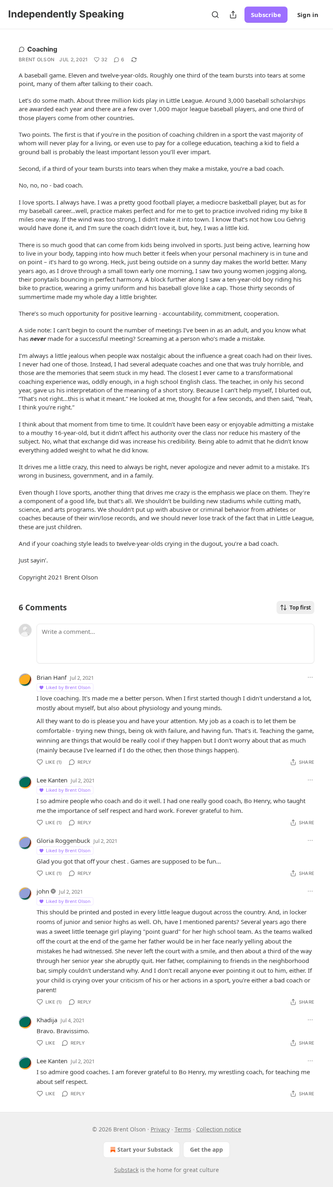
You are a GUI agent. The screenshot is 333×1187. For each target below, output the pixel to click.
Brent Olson (36, 59)
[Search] (215, 14)
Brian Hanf (52, 677)
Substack (126, 1170)
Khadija (47, 1020)
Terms (183, 1129)
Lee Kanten (52, 780)
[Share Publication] (233, 14)
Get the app (206, 1149)
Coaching (42, 49)
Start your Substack (145, 1149)
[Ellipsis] (310, 677)
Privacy (160, 1129)
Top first (300, 607)
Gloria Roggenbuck (63, 840)
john (43, 891)
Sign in (307, 15)
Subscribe (266, 15)
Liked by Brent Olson (68, 687)
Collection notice (218, 1129)
